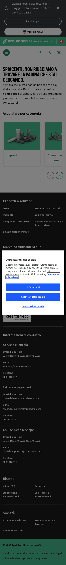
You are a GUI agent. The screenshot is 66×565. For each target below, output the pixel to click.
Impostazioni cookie (33, 306)
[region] (33, 282)
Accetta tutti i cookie (33, 297)
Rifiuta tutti (33, 287)
